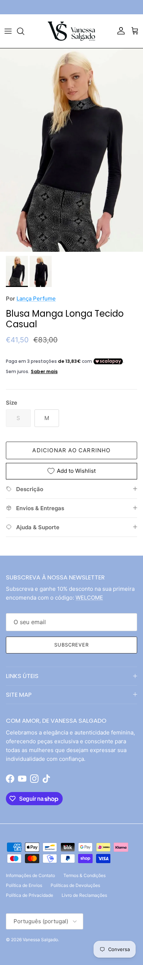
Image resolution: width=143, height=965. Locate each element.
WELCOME (89, 597)
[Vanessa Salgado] (71, 31)
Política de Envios (24, 885)
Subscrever (71, 645)
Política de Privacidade (29, 895)
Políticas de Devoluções (75, 885)
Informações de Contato (30, 875)
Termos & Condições (84, 875)
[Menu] (8, 31)
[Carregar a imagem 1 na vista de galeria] (71, 150)
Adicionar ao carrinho (71, 450)
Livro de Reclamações (84, 895)
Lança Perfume (36, 298)
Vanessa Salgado (40, 939)
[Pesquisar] (24, 31)
